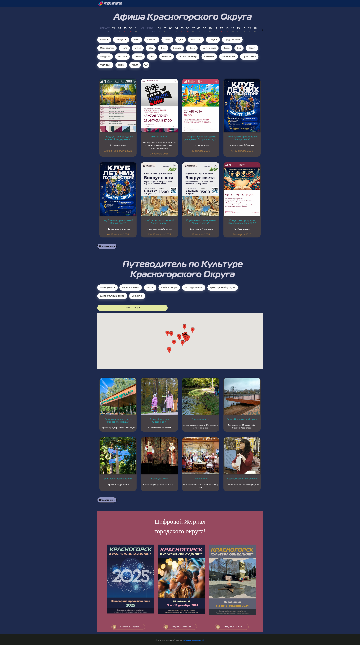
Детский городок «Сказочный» (159, 420)
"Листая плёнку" (159, 136)
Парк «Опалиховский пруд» (242, 419)
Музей (138, 48)
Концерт (213, 39)
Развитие (166, 56)
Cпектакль (209, 56)
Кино (163, 48)
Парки (121, 64)
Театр (124, 48)
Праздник (152, 39)
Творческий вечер (188, 56)
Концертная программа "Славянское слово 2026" (242, 221)
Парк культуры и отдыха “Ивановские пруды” (118, 420)
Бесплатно (196, 39)
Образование (228, 56)
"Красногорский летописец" (242, 478)
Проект (251, 48)
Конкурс (177, 48)
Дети (180, 39)
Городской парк (201, 419)
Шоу (151, 48)
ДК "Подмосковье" (193, 287)
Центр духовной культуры (222, 287)
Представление (232, 39)
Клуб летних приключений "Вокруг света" (242, 138)
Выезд (226, 48)
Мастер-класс (209, 48)
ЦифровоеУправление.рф (193, 640)
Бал (239, 48)
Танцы (167, 39)
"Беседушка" (201, 478)
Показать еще (107, 246)
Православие (249, 56)
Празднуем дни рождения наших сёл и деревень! (118, 138)
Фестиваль (105, 64)
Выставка (122, 56)
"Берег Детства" (159, 478)
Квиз (152, 56)
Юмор (192, 48)
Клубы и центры (169, 287)
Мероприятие (107, 48)
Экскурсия (105, 56)
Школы (150, 287)
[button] (185, 339)
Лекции (138, 56)
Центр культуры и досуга (112, 295)
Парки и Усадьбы (130, 287)
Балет (136, 39)
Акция (135, 64)
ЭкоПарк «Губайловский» (118, 478)
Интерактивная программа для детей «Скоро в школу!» (200, 138)
